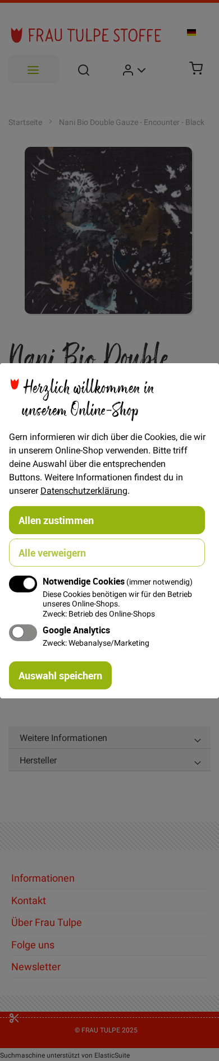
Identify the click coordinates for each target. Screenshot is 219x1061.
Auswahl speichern (60, 675)
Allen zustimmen (56, 519)
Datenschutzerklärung (83, 490)
